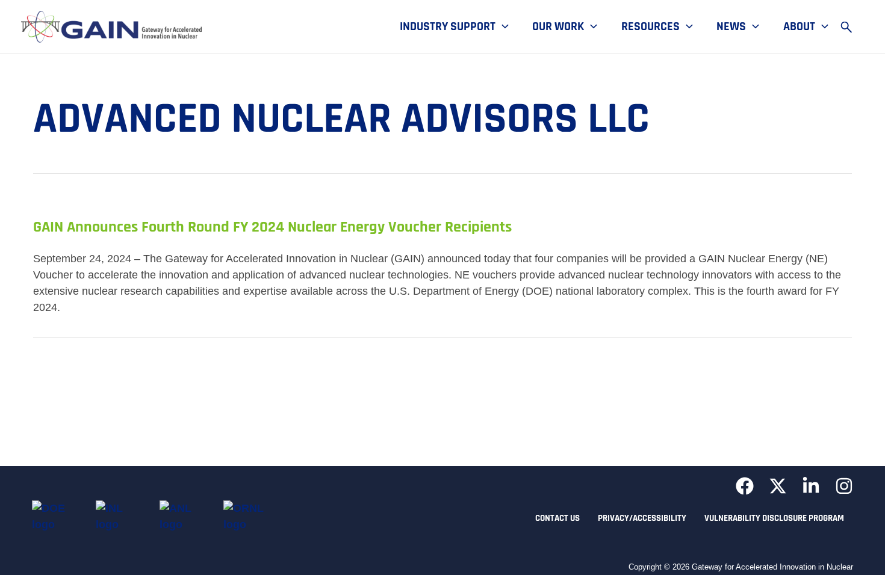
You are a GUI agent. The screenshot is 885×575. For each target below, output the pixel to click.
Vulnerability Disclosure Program (774, 518)
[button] (502, 27)
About (799, 27)
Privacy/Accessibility (642, 518)
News (731, 27)
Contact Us (557, 518)
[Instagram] (844, 486)
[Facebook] (745, 486)
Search (852, 27)
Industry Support (447, 27)
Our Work (558, 27)
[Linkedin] (811, 486)
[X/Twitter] (778, 486)
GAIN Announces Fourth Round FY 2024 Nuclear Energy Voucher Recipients (272, 227)
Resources (650, 27)
